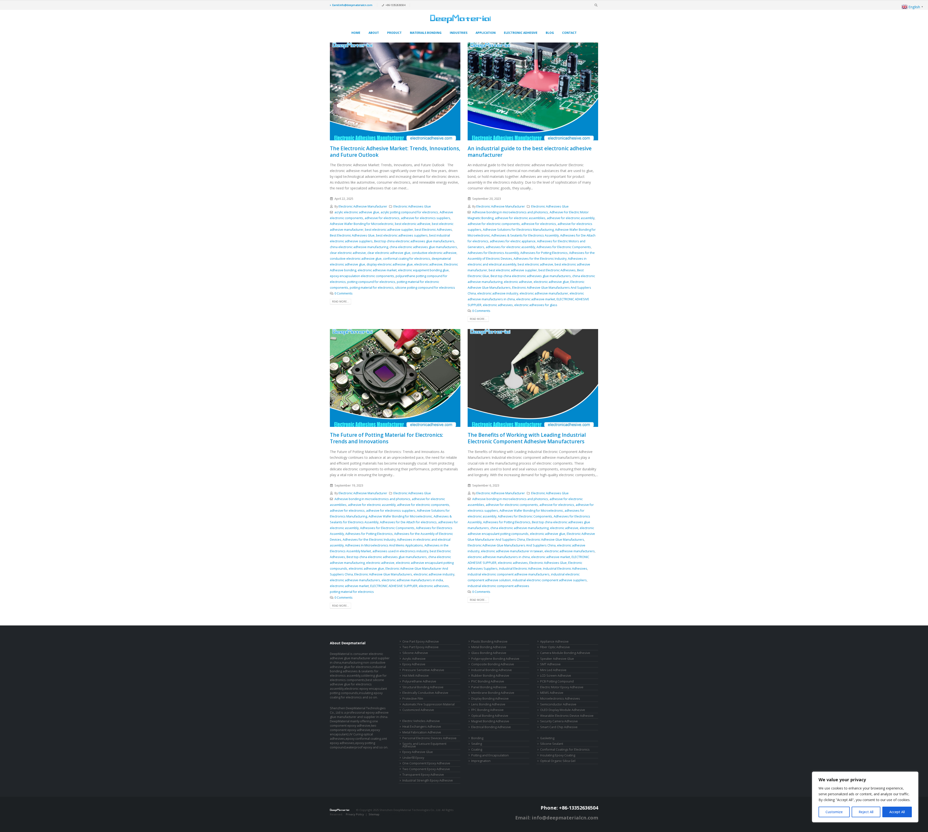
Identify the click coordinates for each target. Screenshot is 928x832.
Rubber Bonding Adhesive (490, 676)
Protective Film (412, 698)
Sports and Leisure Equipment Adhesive (424, 745)
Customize (834, 812)
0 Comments (343, 293)
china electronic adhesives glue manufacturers (423, 247)
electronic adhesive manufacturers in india (412, 580)
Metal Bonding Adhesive (488, 647)
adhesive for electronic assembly (570, 218)
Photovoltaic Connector (365, 818)
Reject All (866, 812)
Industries (458, 33)
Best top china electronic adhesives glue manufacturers (414, 241)
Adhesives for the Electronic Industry (540, 259)
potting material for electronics (372, 288)
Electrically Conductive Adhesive (425, 693)
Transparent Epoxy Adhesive (423, 775)
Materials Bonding (426, 33)
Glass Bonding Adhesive (488, 653)
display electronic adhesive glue (390, 264)
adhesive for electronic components (494, 224)
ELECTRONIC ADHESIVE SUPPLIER (393, 586)
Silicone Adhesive (415, 653)
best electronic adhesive (412, 224)
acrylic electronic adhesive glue (356, 212)
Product (394, 33)
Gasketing (547, 738)
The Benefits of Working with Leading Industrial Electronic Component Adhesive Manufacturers (527, 438)
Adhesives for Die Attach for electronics (408, 522)
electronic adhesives (498, 305)
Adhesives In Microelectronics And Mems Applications (384, 545)
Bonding (477, 738)
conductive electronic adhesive (434, 253)
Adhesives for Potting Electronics (544, 253)
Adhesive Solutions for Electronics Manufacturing (518, 230)
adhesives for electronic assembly (510, 247)
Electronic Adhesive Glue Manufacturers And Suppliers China (512, 545)
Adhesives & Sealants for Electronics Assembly (525, 235)
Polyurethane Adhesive (419, 681)
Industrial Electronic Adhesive (520, 569)
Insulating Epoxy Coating (557, 755)
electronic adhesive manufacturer (544, 293)
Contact (569, 33)
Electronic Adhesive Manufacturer (363, 206)
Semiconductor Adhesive (558, 704)
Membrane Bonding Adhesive (492, 693)
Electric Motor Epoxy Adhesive (561, 687)
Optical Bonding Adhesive (489, 716)
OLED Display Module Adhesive (562, 710)
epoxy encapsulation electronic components (362, 276)
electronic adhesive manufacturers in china (499, 557)
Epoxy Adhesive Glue (417, 752)
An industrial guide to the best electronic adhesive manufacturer (530, 151)
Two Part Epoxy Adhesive (420, 647)
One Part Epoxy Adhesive (420, 641)
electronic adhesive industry (497, 293)
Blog (550, 33)
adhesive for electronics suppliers (425, 218)
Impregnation (481, 761)
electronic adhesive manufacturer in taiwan (512, 551)
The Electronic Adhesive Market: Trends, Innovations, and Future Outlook (395, 151)
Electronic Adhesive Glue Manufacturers (383, 574)
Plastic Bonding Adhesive (489, 641)
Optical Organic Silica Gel (557, 761)
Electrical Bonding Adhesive (491, 727)
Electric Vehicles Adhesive (421, 721)
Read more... (340, 301)
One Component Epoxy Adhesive (426, 763)
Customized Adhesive (418, 710)
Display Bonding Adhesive (490, 698)
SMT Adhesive (550, 664)
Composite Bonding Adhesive (492, 664)
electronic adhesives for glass (535, 305)
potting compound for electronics (371, 282)
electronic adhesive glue (551, 282)
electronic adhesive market (377, 270)
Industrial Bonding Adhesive (491, 670)
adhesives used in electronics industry (400, 551)
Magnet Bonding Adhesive (490, 721)
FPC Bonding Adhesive (487, 710)
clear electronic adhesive (348, 253)
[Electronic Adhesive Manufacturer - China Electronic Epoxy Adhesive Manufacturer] (460, 18)
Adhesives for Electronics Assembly (493, 253)
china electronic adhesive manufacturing (359, 247)
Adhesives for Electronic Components (563, 247)
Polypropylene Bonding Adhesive (495, 659)
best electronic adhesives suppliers (402, 235)
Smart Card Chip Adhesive (559, 727)
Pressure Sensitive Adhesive (423, 670)
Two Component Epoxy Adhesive (426, 769)
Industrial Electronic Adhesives (565, 569)
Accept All (897, 812)
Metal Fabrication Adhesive (421, 732)
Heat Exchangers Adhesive (421, 726)
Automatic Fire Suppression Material (428, 704)
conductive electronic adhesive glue (356, 259)
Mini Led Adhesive (553, 670)
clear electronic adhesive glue (388, 253)
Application (486, 33)
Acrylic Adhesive (414, 659)
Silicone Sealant (551, 744)
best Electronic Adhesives (433, 230)
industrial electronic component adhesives (498, 586)
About (374, 33)
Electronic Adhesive (520, 33)
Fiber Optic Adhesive (555, 647)
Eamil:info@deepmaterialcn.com (352, 5)
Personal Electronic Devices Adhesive (429, 738)
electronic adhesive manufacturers (355, 580)
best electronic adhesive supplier (389, 230)
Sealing (476, 744)
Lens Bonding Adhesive (488, 704)
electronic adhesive (428, 264)
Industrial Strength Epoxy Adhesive (427, 780)
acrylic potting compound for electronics (409, 212)
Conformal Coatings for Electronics (565, 749)
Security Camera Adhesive (559, 721)
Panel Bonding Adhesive (489, 687)
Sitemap (374, 814)
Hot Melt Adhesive (415, 676)
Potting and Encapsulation (490, 755)
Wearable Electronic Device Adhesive (567, 716)
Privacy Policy (355, 814)
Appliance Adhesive (554, 641)
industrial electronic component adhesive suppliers (549, 580)
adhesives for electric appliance (513, 241)
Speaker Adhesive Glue (557, 659)
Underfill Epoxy (413, 758)
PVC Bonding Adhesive (487, 681)
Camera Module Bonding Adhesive (565, 653)
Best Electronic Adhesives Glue (352, 235)
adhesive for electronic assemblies (520, 218)
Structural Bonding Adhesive (422, 687)
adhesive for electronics (382, 218)
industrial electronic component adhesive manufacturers (509, 574)
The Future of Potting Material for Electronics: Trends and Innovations (386, 438)
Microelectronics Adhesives (560, 698)
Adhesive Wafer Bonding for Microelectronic (361, 224)
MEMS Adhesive (551, 693)
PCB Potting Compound (557, 681)
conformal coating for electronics (406, 259)
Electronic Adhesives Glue (412, 206)
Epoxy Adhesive (413, 664)
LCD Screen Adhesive (555, 676)
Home (355, 33)
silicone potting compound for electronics (425, 288)
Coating (476, 749)
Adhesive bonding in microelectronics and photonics (510, 212)
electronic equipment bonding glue (423, 270)
